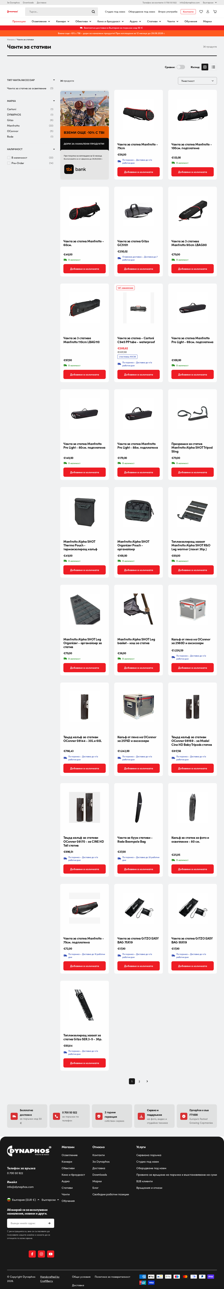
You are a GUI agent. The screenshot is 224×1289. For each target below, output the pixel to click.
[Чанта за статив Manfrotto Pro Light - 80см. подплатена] (84, 413)
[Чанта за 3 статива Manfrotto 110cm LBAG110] (84, 307)
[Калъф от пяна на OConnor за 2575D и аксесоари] (138, 706)
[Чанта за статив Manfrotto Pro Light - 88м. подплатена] (138, 413)
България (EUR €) (24, 1199)
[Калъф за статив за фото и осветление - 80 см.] (192, 807)
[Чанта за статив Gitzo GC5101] (138, 211)
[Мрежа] (204, 67)
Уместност (188, 81)
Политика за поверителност (112, 1276)
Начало (11, 39)
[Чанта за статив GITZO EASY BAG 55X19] (192, 908)
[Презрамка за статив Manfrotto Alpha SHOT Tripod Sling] (192, 413)
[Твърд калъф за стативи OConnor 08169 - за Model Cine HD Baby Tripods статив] (192, 706)
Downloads (28, 2)
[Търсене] (93, 11)
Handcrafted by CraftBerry (49, 1279)
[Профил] (207, 11)
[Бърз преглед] (157, 98)
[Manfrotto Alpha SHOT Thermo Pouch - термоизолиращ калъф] (84, 511)
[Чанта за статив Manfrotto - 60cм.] (84, 211)
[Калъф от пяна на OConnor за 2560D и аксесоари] (192, 609)
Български (208, 2)
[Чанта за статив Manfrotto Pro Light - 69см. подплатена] (192, 307)
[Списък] (213, 67)
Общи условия (81, 1276)
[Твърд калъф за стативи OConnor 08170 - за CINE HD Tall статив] (84, 807)
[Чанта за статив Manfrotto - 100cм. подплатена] (192, 114)
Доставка (41, 2)
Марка (11, 101)
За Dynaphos (13, 2)
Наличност (14, 149)
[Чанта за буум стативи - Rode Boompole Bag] (138, 807)
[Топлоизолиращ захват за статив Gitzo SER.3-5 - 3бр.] (84, 1005)
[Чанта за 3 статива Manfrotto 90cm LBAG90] (192, 211)
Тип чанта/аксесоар (21, 80)
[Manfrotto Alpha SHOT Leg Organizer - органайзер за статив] (84, 609)
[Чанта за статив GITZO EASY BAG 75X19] (138, 908)
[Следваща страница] (146, 1081)
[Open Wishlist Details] (201, 11)
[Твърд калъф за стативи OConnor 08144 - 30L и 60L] (84, 706)
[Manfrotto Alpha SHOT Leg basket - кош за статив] (138, 609)
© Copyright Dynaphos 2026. (21, 1279)
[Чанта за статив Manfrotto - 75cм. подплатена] (84, 908)
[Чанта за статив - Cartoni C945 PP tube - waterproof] (138, 307)
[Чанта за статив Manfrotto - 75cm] (138, 114)
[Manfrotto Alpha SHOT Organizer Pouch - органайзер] (138, 511)
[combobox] (61, 11)
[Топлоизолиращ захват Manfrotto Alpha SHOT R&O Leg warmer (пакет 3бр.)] (192, 511)
